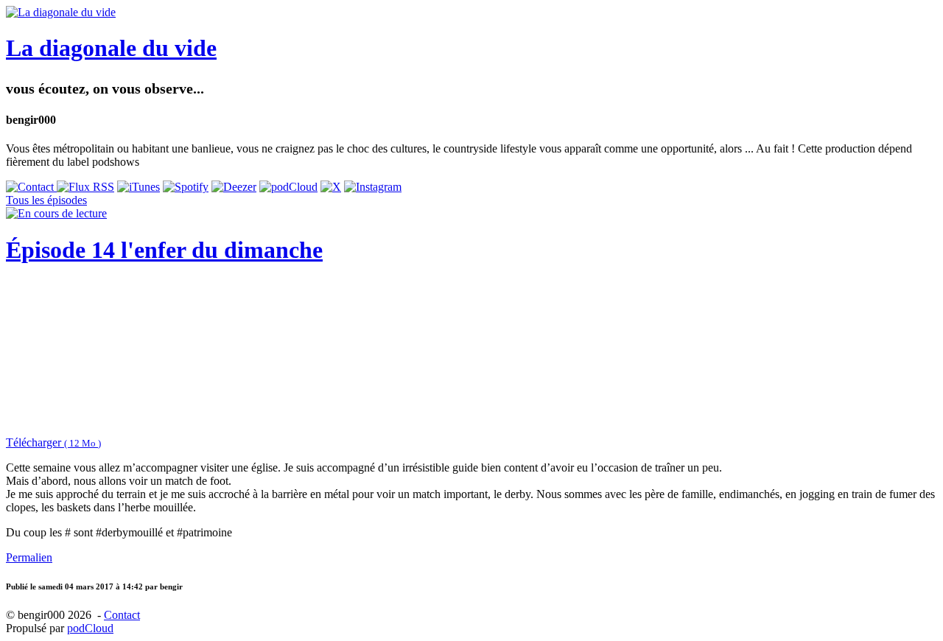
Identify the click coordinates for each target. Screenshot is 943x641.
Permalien (29, 557)
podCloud (90, 628)
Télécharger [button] (53, 442)
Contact (122, 615)
